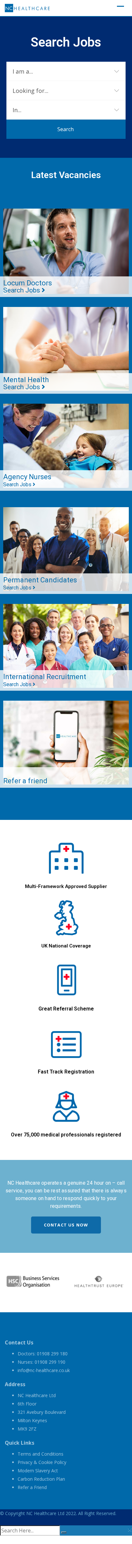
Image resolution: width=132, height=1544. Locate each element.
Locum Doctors (27, 286)
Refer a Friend (32, 1487)
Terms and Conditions (40, 1454)
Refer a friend (25, 781)
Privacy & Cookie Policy (42, 1462)
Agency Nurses (27, 480)
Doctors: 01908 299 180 (43, 1354)
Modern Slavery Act (38, 1471)
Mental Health (26, 383)
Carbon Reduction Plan (41, 1479)
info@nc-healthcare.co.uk (44, 1370)
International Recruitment (44, 680)
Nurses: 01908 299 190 (41, 1362)
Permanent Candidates (40, 583)
